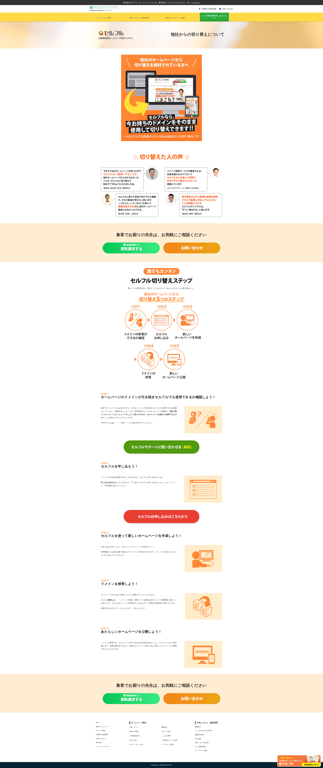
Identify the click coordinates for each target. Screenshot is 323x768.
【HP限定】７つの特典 (169, 740)
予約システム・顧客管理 (139, 18)
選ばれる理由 (133, 731)
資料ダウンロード (102, 726)
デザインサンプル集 (136, 744)
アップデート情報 (168, 744)
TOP (97, 722)
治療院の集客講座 (209, 9)
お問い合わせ (227, 9)
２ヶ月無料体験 (200, 747)
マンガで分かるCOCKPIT (203, 731)
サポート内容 (166, 731)
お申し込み (133, 740)
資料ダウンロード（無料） (176, 18)
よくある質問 (166, 736)
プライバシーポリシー (103, 746)
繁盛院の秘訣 (199, 735)
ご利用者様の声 (134, 736)
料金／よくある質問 (202, 743)
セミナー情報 (100, 730)
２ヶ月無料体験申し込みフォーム (214, 17)
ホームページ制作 (104, 18)
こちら (197, 3)
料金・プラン (133, 727)
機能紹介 (165, 727)
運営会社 (99, 742)
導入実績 (198, 739)
